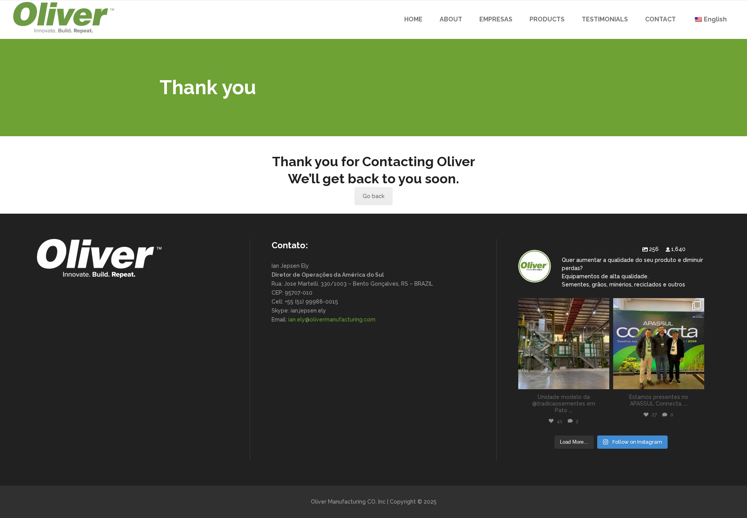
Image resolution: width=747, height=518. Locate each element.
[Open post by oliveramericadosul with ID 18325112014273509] (658, 343)
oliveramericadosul (564, 305)
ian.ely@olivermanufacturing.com (331, 319)
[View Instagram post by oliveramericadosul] (602, 382)
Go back (373, 196)
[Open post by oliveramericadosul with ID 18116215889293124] (563, 343)
